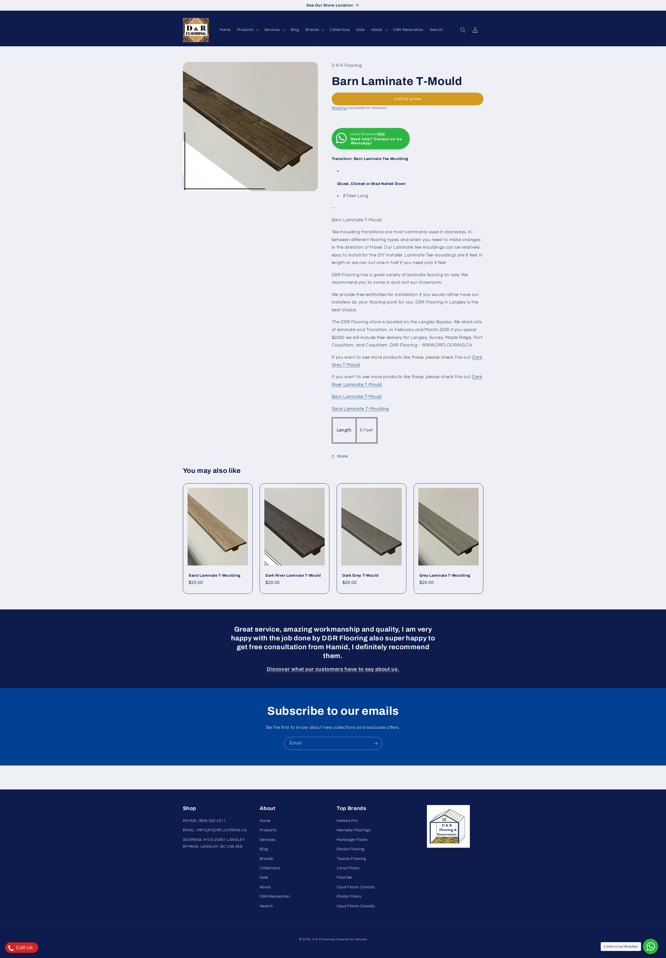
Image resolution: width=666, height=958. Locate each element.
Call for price (407, 99)
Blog (264, 849)
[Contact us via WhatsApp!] (650, 946)
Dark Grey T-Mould (360, 575)
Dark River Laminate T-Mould (293, 575)
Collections (270, 868)
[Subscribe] (376, 743)
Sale (264, 877)
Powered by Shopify (351, 939)
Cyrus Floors (348, 868)
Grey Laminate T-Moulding (444, 575)
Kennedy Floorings (354, 830)
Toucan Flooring (351, 859)
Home (265, 821)
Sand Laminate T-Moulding (360, 408)
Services (267, 840)
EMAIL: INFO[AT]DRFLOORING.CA (215, 830)
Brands (266, 859)
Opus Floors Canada (356, 887)
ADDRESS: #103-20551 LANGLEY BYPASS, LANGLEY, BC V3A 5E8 (214, 843)
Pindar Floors (349, 896)
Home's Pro (347, 821)
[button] (247, 30)
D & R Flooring (323, 939)
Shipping (339, 108)
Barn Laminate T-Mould (357, 396)
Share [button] (342, 456)
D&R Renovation (275, 896)
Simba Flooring (351, 849)
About (265, 887)
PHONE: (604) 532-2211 (204, 821)
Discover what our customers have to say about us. (333, 669)
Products (268, 830)
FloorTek (344, 877)
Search (266, 906)
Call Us (24, 947)
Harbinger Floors (352, 840)
